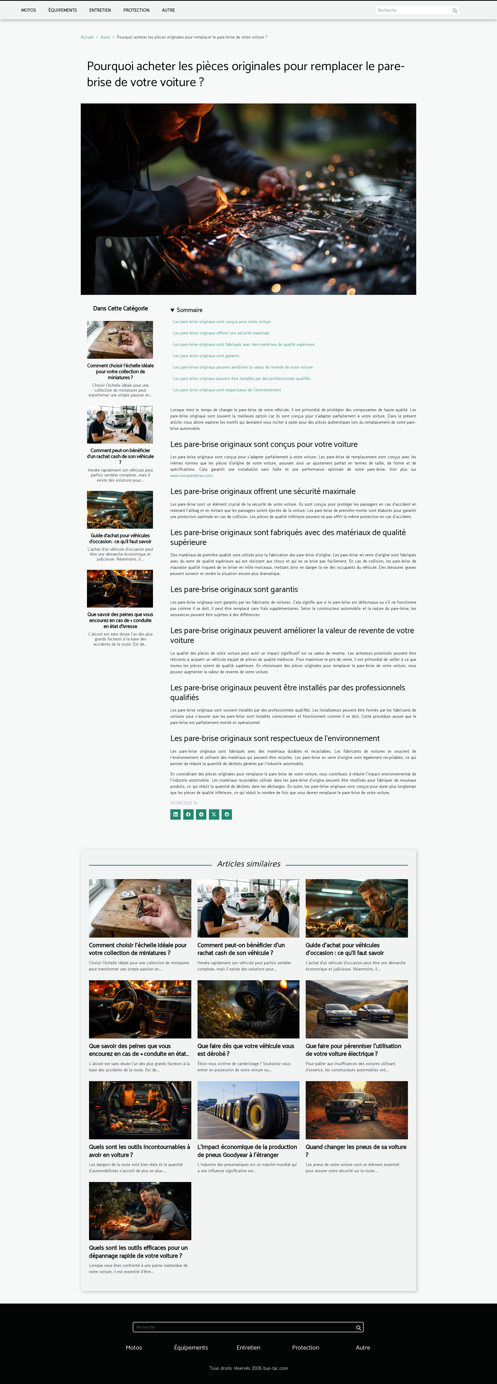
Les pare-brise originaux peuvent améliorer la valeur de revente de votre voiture (243, 367)
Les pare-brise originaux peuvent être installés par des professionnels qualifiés (242, 378)
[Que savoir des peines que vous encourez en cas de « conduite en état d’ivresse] (120, 589)
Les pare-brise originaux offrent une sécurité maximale (221, 333)
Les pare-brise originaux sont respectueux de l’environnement (227, 390)
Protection (136, 10)
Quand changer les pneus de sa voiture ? (356, 1151)
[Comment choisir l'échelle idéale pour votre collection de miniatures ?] (120, 340)
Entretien (100, 10)
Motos (28, 10)
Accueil (87, 37)
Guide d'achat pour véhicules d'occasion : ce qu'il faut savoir (120, 539)
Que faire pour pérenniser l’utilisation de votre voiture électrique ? (353, 1050)
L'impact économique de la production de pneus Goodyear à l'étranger (247, 1151)
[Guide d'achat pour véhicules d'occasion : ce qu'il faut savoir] (120, 510)
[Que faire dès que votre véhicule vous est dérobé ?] (249, 1009)
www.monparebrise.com (191, 475)
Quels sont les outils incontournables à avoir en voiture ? (139, 1151)
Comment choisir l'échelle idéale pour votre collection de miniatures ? (120, 372)
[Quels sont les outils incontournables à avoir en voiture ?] (140, 1109)
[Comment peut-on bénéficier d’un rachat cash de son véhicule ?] (120, 425)
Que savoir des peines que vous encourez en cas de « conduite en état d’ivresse (120, 621)
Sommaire (189, 309)
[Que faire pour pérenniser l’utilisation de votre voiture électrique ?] (357, 1009)
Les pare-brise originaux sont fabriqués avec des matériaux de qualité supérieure (244, 344)
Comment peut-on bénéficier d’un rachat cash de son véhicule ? (120, 457)
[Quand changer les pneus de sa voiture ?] (357, 1109)
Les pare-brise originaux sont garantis (206, 356)
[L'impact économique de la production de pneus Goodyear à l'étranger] (249, 1109)
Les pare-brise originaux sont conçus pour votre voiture (222, 321)
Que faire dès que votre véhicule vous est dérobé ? (246, 1050)
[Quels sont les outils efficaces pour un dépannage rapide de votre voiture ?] (140, 1210)
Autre (168, 10)
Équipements (62, 10)
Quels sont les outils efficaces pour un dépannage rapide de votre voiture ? (138, 1252)
